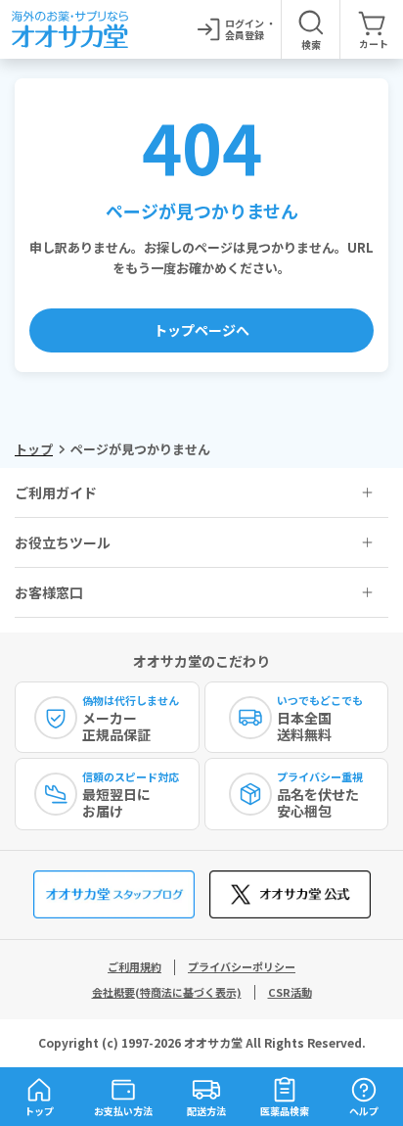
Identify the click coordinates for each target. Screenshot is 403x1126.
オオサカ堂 (213, 1042)
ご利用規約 (134, 966)
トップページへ (201, 330)
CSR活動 (290, 992)
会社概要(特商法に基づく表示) (167, 992)
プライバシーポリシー (241, 966)
